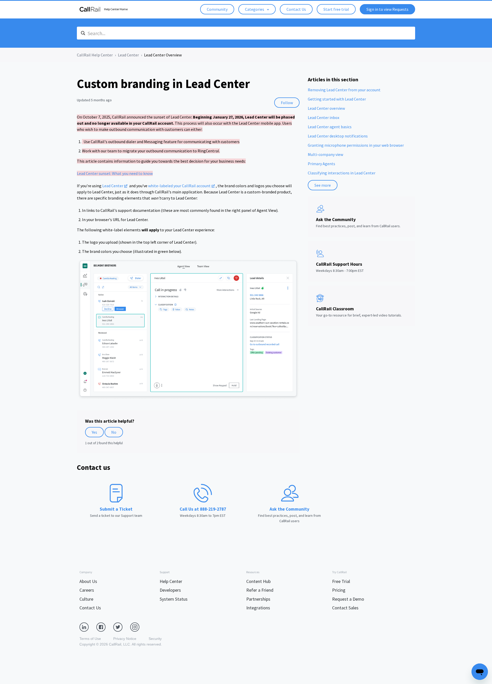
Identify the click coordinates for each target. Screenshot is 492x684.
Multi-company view (325, 154)
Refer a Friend (259, 590)
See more (322, 185)
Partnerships (258, 599)
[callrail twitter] (121, 626)
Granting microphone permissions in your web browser (356, 145)
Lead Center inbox (323, 117)
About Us (88, 581)
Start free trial (336, 9)
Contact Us (296, 9)
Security (155, 639)
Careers (86, 590)
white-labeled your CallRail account (179, 185)
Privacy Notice (124, 639)
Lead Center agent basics (330, 126)
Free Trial (341, 581)
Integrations (258, 608)
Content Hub (258, 581)
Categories (255, 9)
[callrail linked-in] (87, 626)
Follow (287, 102)
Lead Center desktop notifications (338, 135)
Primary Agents (321, 163)
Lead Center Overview (163, 54)
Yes (94, 432)
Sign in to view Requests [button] (387, 9)
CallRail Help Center (95, 54)
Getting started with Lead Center (337, 99)
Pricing (338, 590)
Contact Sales (345, 608)
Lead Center (128, 54)
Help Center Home (116, 9)
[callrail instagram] (138, 626)
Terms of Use (90, 639)
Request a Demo (348, 599)
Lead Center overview (326, 108)
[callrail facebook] (104, 626)
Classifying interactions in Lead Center (341, 172)
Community (217, 9)
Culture (86, 599)
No (113, 432)
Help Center (171, 581)
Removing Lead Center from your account (344, 89)
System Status (174, 599)
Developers (170, 590)
